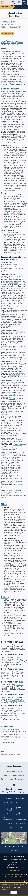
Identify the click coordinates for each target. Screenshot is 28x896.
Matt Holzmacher (18, 279)
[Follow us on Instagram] (14, 846)
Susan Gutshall (13, 478)
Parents (9, 814)
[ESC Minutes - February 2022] (16, 672)
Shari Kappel (13, 416)
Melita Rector (17, 307)
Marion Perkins (13, 283)
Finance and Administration (9, 21)
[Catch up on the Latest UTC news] (16, 850)
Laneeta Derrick (18, 373)
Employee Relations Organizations (11, 26)
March (3, 673)
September (15, 662)
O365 (17, 803)
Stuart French (17, 444)
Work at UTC (20, 823)
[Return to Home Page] (5, 846)
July (22, 673)
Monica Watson (18, 324)
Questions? (7, 856)
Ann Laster (16, 346)
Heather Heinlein (18, 395)
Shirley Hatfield (18, 484)
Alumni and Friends (8, 809)
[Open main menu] (19, 2)
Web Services (18, 877)
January (3, 697)
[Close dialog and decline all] (26, 884)
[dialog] (14, 889)
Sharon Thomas (18, 268)
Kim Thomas (17, 475)
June (17, 686)
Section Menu (6, 33)
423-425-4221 (8, 779)
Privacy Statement (20, 874)
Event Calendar (21, 819)
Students (9, 798)
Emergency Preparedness (7, 818)
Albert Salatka (13, 357)
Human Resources (6, 23)
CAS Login (19, 827)
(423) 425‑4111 (14, 870)
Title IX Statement (7, 874)
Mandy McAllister (14, 374)
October (23, 662)
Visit (10, 827)
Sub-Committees (13, 44)
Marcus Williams (14, 495)
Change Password (19, 808)
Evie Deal (16, 355)
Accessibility (9, 877)
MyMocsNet (20, 798)
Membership (5, 43)
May (13, 659)
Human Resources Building (14, 771)
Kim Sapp (12, 399)
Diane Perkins (13, 348)
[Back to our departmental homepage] (14, 785)
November (6, 664)
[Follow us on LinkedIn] (12, 850)
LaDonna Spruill (18, 411)
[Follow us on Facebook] (18, 846)
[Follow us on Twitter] (22, 846)
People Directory (19, 814)
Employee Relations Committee (10, 27)
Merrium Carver (18, 492)
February (20, 672)
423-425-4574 (22, 779)
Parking (9, 823)
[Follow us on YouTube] (10, 846)
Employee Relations (7, 24)
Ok (13, 892)
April (8, 673)
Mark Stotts (12, 448)
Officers (13, 43)
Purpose (17, 41)
